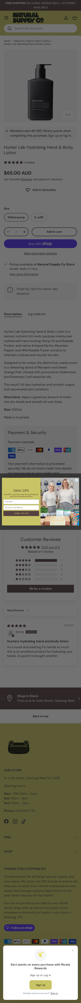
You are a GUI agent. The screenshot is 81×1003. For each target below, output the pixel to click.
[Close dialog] (76, 480)
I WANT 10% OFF (21, 513)
